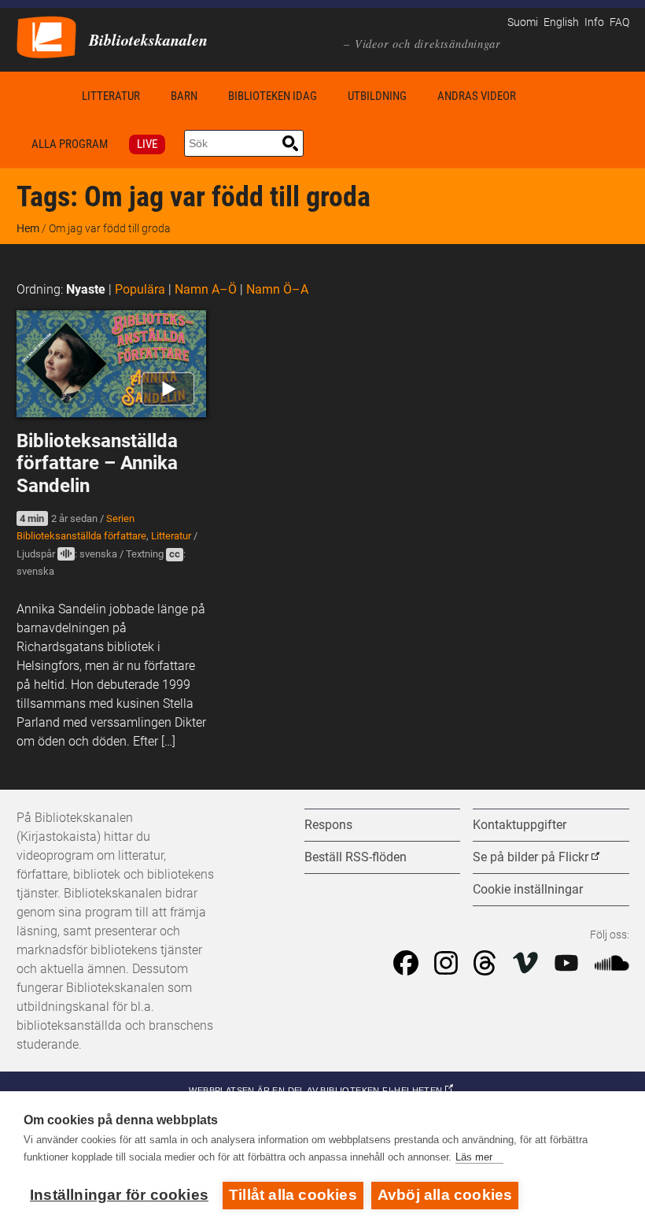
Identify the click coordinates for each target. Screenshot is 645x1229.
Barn (184, 96)
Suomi (522, 22)
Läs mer (473, 1157)
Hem (42, 96)
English (561, 22)
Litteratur (111, 96)
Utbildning (377, 96)
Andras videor (476, 96)
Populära (140, 289)
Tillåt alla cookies (293, 1194)
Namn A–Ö (206, 289)
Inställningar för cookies (119, 1194)
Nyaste (85, 289)
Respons (328, 824)
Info (594, 22)
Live (147, 144)
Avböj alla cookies (445, 1194)
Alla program (69, 144)
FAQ (619, 22)
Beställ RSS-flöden (355, 857)
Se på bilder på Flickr (530, 857)
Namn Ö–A (277, 289)
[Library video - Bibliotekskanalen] (46, 36)
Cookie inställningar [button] (528, 889)
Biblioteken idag (272, 96)
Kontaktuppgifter (519, 824)
